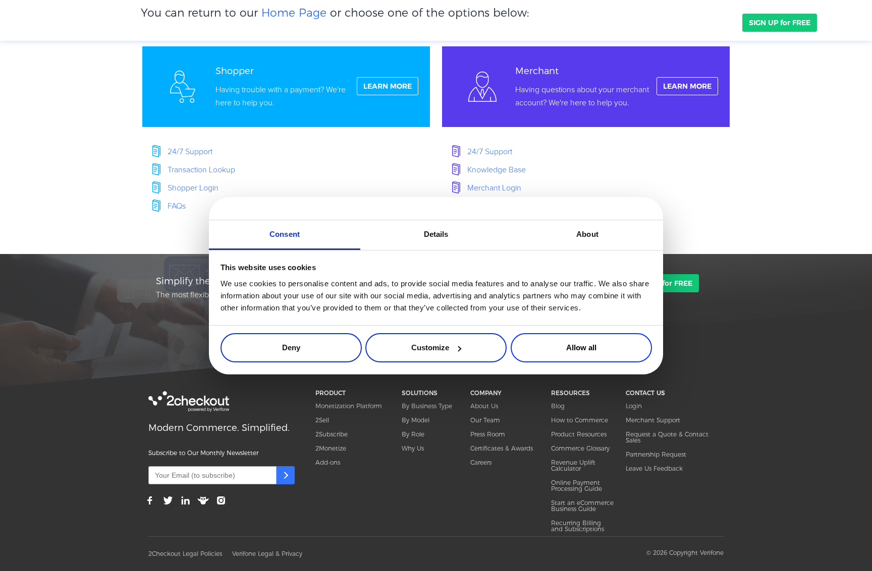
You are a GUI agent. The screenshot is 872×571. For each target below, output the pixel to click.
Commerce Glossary (580, 448)
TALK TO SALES (701, 22)
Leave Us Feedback (654, 468)
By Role (413, 434)
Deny (291, 347)
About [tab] (587, 234)
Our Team (485, 420)
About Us (484, 406)
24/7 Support (190, 152)
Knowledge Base (496, 170)
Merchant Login (494, 188)
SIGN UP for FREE (779, 22)
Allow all (581, 347)
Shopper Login (193, 188)
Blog (558, 406)
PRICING (337, 22)
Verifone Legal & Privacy (267, 553)
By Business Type (427, 406)
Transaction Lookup (201, 170)
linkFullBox (286, 86)
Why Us (413, 448)
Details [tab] (436, 234)
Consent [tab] (284, 234)
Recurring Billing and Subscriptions (577, 526)
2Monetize (330, 448)
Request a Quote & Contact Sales (667, 437)
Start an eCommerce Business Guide (582, 506)
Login (634, 406)
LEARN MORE (387, 86)
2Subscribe (331, 434)
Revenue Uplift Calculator (573, 465)
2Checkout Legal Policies (185, 553)
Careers (481, 462)
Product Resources (579, 434)
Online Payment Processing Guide (576, 485)
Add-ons (327, 462)
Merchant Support (653, 420)
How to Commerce (579, 420)
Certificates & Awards (501, 448)
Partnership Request (656, 454)
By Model (415, 420)
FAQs (177, 206)
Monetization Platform (348, 406)
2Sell (322, 420)
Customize (430, 347)
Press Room (487, 434)
